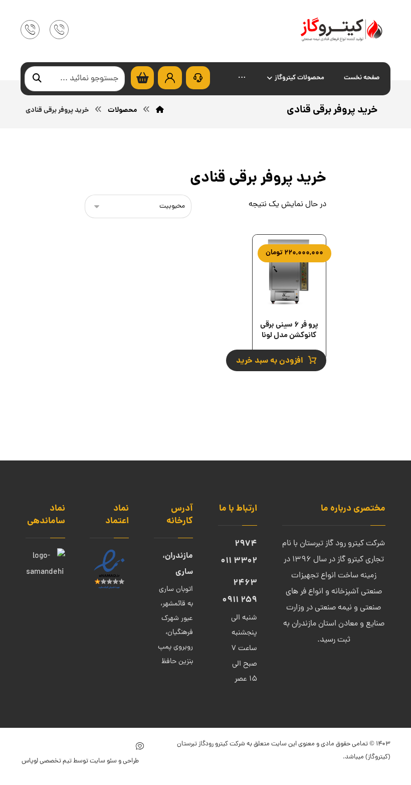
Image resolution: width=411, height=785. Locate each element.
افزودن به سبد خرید (269, 361)
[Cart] (142, 78)
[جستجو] (37, 79)
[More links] (242, 78)
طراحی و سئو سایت (113, 761)
